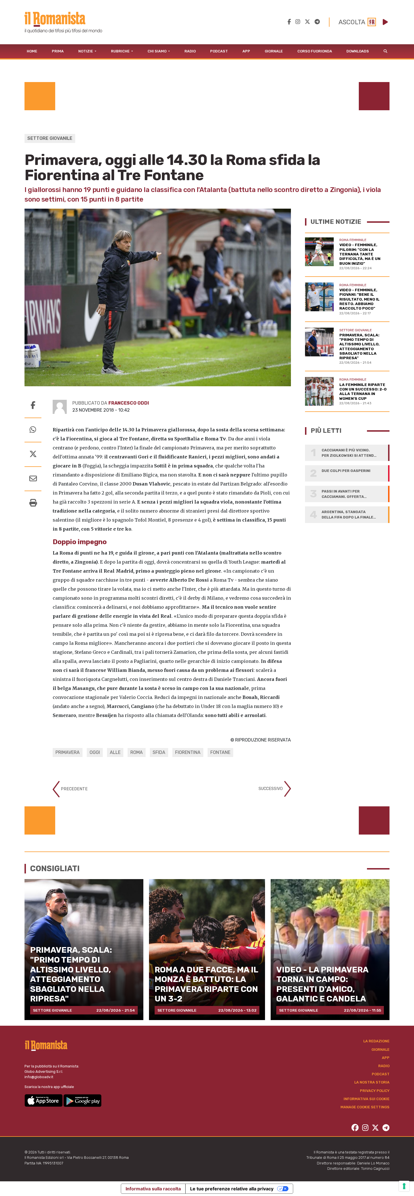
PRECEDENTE (74, 789)
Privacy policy (374, 1091)
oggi (95, 752)
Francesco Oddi (128, 403)
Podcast (219, 51)
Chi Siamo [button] (157, 51)
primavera (67, 752)
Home (32, 51)
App (246, 51)
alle (115, 752)
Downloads (357, 51)
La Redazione (376, 1041)
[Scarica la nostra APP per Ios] (44, 1100)
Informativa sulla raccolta (153, 1188)
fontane (220, 752)
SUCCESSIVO (271, 788)
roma (136, 752)
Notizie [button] (86, 51)
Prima (58, 51)
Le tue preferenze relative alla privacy (231, 1188)
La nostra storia (371, 1082)
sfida (159, 752)
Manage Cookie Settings (364, 1107)
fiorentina (188, 752)
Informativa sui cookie (366, 1099)
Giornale (274, 51)
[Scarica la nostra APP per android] (82, 1100)
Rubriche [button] (120, 51)
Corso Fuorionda (314, 51)
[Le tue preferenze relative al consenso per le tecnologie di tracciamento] (404, 1186)
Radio (190, 51)
